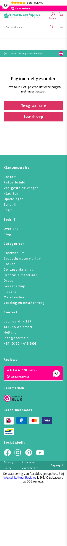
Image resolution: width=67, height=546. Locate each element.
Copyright (57, 465)
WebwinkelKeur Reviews (20, 478)
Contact (10, 177)
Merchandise (14, 297)
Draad (9, 281)
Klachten (11, 193)
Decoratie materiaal (20, 275)
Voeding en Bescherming (24, 303)
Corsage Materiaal (19, 270)
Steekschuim (14, 253)
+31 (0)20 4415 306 (20, 344)
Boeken (10, 264)
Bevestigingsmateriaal (23, 258)
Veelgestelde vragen (21, 188)
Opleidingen (14, 199)
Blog (7, 234)
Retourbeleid (14, 182)
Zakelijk (10, 205)
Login (8, 210)
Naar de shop (33, 117)
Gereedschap (14, 286)
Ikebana (10, 292)
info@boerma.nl (17, 338)
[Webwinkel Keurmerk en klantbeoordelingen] (61, 53)
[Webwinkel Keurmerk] (13, 399)
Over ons (11, 229)
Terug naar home (33, 106)
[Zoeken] (51, 27)
